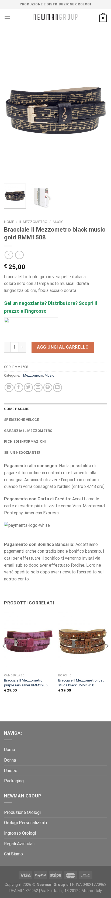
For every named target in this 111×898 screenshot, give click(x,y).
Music (58, 221)
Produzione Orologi (22, 812)
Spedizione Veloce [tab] (21, 420)
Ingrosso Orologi (20, 833)
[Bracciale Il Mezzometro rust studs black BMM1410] (82, 641)
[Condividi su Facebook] (18, 387)
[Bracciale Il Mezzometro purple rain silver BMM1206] (28, 641)
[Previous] (13, 109)
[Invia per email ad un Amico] (38, 387)
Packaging (14, 780)
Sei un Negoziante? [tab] (22, 452)
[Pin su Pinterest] (47, 387)
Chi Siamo (13, 853)
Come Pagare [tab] (16, 409)
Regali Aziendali (19, 843)
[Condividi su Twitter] (28, 387)
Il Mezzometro (33, 221)
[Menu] (7, 18)
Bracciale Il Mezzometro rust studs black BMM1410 (81, 682)
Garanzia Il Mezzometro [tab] (28, 431)
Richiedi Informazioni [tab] (25, 441)
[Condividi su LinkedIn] (57, 387)
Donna (10, 760)
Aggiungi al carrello (63, 347)
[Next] (98, 109)
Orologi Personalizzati (25, 822)
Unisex (10, 770)
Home (9, 221)
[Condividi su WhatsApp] (9, 387)
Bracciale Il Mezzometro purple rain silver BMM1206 (26, 682)
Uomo (9, 749)
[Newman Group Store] (55, 18)
